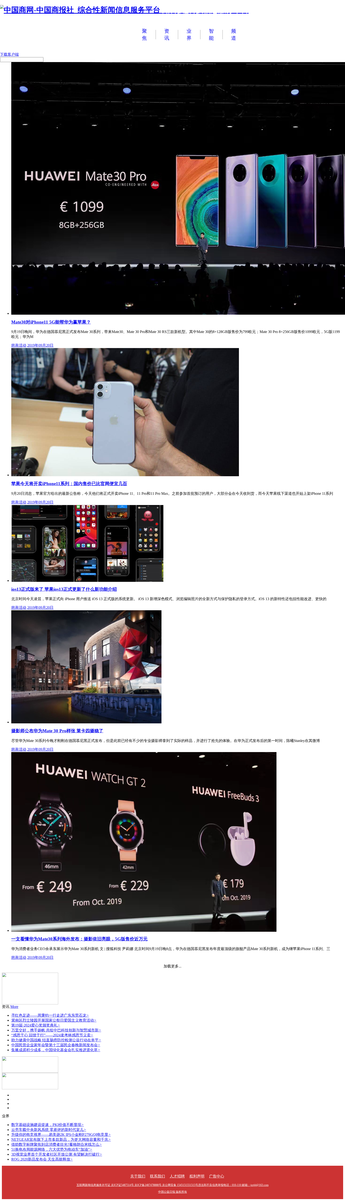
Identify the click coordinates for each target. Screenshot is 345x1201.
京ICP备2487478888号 (147, 1185)
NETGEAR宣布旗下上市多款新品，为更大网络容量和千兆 (61, 1140)
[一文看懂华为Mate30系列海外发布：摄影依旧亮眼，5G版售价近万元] (143, 930)
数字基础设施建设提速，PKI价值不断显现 (47, 1125)
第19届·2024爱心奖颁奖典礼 (35, 1025)
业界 (189, 34)
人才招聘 (177, 1176)
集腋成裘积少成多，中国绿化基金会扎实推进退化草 (55, 1050)
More (14, 1007)
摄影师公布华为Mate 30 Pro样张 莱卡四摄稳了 (57, 730)
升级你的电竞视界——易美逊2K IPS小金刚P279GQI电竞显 (61, 1135)
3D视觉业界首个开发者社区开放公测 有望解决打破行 (56, 1154)
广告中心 (216, 1176)
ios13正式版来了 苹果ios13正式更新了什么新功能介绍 (64, 589)
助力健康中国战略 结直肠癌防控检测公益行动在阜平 (56, 1040)
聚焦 (144, 34)
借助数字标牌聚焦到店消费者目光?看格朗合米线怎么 (56, 1144)
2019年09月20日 (40, 345)
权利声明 (196, 1176)
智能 (211, 34)
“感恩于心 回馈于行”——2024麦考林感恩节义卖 (52, 1035)
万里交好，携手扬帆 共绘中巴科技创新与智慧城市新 (56, 1030)
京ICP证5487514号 (122, 1185)
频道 (233, 34)
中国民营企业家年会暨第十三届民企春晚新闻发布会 (55, 1045)
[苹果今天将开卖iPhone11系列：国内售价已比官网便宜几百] (125, 475)
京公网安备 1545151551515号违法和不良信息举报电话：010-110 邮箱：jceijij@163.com (215, 1185)
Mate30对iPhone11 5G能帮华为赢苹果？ (51, 322)
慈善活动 (18, 345)
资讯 (166, 34)
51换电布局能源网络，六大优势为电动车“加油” (51, 1149)
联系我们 (157, 1176)
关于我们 (137, 1176)
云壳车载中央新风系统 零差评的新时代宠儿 (48, 1130)
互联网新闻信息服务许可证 (93, 1185)
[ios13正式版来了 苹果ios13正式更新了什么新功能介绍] (87, 581)
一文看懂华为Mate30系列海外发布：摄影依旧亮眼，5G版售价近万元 (79, 938)
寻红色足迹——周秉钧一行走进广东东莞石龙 (50, 1015)
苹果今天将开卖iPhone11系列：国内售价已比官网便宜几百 (69, 483)
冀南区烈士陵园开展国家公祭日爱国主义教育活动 (53, 1020)
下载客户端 (9, 54)
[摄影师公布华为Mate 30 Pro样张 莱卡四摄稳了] (86, 722)
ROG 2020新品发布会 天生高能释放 (42, 1159)
